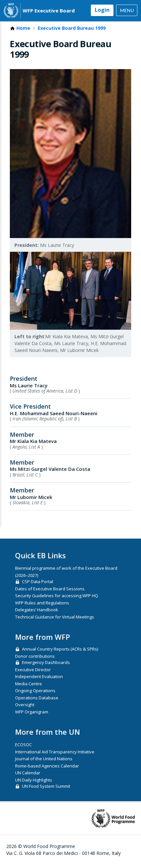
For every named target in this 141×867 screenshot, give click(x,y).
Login (102, 9)
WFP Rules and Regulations (42, 603)
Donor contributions (35, 656)
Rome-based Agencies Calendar (47, 766)
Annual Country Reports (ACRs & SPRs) (60, 649)
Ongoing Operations (35, 690)
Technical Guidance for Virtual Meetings (54, 617)
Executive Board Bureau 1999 (72, 28)
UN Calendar (27, 773)
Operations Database (36, 698)
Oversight (24, 705)
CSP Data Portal (37, 581)
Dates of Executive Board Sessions (50, 589)
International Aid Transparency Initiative (54, 752)
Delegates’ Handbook (36, 610)
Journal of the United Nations (43, 759)
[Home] (11, 10)
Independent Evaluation (39, 676)
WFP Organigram (31, 712)
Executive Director (33, 670)
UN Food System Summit (46, 786)
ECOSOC (23, 744)
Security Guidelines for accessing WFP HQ (56, 596)
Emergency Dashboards (46, 662)
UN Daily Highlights (33, 780)
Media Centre (28, 684)
